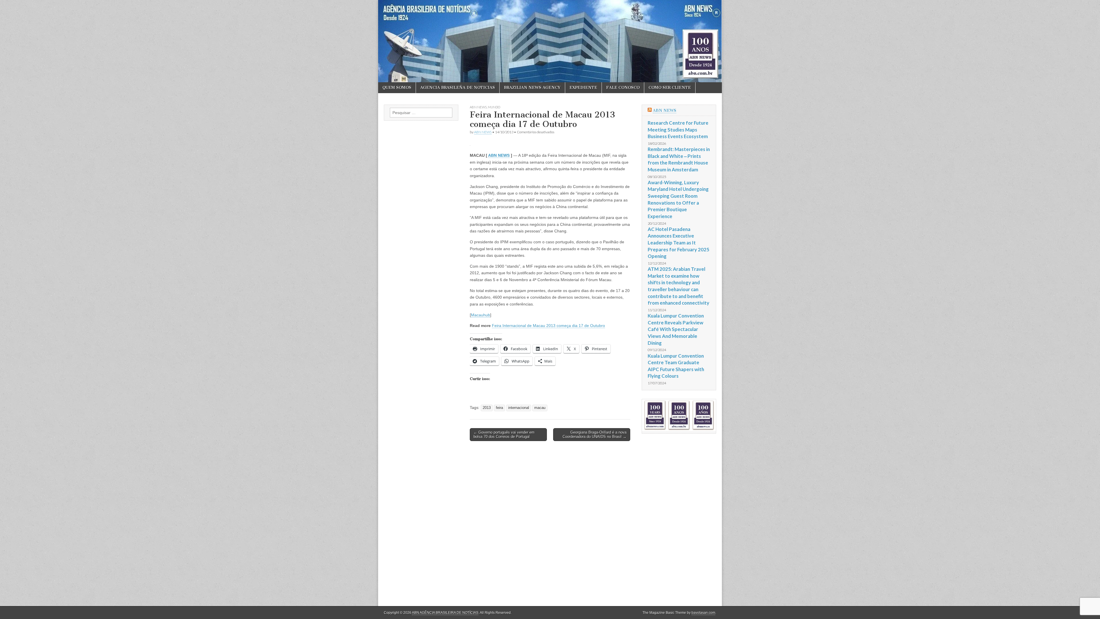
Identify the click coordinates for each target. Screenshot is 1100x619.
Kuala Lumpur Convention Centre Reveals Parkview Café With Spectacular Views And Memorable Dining (676, 329)
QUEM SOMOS (396, 87)
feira (499, 408)
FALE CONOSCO (623, 87)
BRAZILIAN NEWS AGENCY (532, 87)
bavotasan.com (703, 613)
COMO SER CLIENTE (670, 87)
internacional (518, 408)
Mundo (494, 107)
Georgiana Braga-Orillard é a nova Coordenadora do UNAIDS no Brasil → (594, 434)
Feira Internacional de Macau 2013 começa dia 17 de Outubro (548, 325)
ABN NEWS (478, 107)
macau (539, 408)
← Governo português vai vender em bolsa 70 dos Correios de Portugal (504, 434)
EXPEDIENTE (583, 87)
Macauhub (480, 315)
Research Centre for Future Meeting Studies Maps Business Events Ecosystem (678, 129)
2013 (487, 408)
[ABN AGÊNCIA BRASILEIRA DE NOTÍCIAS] (550, 41)
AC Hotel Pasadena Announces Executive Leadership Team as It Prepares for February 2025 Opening (678, 242)
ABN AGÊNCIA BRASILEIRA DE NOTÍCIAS (445, 613)
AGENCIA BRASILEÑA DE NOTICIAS (457, 87)
